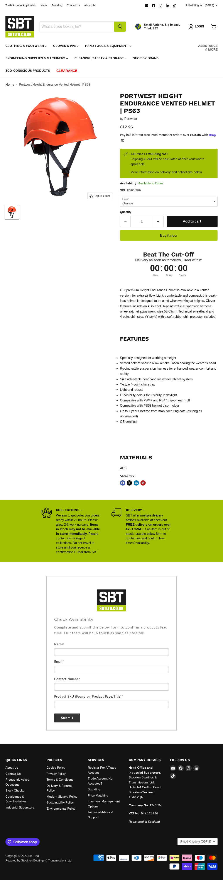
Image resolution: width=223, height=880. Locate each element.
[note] (111, 633)
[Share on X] (129, 483)
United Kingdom (199, 5)
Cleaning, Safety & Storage (99, 58)
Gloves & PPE (65, 46)
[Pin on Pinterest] (143, 483)
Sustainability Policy (60, 802)
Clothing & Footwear (25, 46)
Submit (67, 718)
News (44, 5)
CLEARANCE (66, 71)
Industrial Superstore (19, 807)
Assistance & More (208, 47)
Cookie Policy (56, 767)
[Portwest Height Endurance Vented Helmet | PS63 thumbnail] (12, 212)
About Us (89, 5)
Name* (59, 644)
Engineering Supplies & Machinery (35, 58)
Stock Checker (15, 790)
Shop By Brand (146, 58)
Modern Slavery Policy (62, 796)
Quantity (125, 212)
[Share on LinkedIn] (136, 483)
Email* (59, 661)
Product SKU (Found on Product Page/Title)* (88, 696)
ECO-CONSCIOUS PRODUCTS (27, 70)
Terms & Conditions (60, 779)
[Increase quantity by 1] (158, 221)
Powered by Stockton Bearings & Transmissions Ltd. (38, 860)
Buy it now (168, 235)
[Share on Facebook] (122, 483)
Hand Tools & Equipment (107, 46)
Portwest (130, 119)
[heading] (111, 619)
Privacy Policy (56, 773)
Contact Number (67, 679)
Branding (57, 5)
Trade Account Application (20, 5)
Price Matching (98, 795)
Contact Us (73, 5)
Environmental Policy (61, 808)
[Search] (120, 27)
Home (9, 84)
